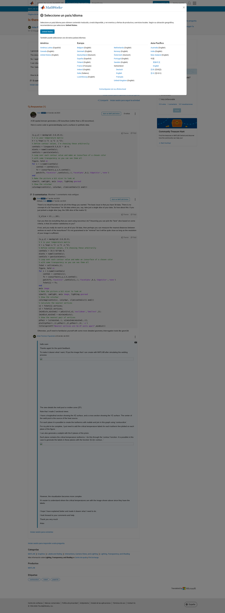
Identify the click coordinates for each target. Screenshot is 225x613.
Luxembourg (82, 77)
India (153, 51)
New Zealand (156, 55)
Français (119, 77)
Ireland (80, 69)
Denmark (80, 51)
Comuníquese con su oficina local (112, 89)
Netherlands (119, 48)
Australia (154, 48)
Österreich (118, 55)
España (80, 59)
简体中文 (156, 62)
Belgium (80, 48)
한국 (152, 73)
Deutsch (119, 69)
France (80, 66)
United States (45, 55)
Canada (43, 51)
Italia (79, 73)
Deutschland (82, 55)
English (119, 73)
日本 (152, 69)
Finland (80, 62)
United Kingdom (120, 80)
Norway (117, 51)
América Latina (46, 48)
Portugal (117, 59)
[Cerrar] (184, 7)
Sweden (117, 62)
